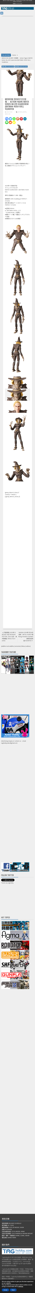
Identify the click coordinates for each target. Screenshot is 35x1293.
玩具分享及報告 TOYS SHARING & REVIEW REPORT (17, 1233)
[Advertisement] (17, 34)
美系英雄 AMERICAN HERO (21, 66)
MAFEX (24, 112)
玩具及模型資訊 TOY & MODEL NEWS (13, 1231)
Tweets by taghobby (7, 883)
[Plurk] (17, 118)
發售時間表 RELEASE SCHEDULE (11, 1223)
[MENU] (1, 13)
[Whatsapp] (14, 118)
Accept (5, 1290)
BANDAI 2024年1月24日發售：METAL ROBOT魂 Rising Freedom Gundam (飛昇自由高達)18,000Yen (25, 637)
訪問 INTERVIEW (7, 1229)
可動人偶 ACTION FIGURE (8, 66)
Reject (13, 1290)
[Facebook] (6, 118)
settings (20, 1286)
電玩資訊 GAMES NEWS (9, 1237)
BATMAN (20, 112)
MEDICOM (7, 114)
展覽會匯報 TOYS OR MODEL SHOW (13, 1227)
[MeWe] (25, 118)
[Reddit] (10, 122)
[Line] (6, 122)
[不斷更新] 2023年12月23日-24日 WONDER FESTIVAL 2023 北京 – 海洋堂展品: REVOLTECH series (9, 637)
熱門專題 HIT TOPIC (8, 1225)
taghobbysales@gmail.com (9, 743)
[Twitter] (10, 118)
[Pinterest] (21, 118)
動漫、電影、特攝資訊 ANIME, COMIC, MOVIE (15, 1235)
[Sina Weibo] (14, 122)
